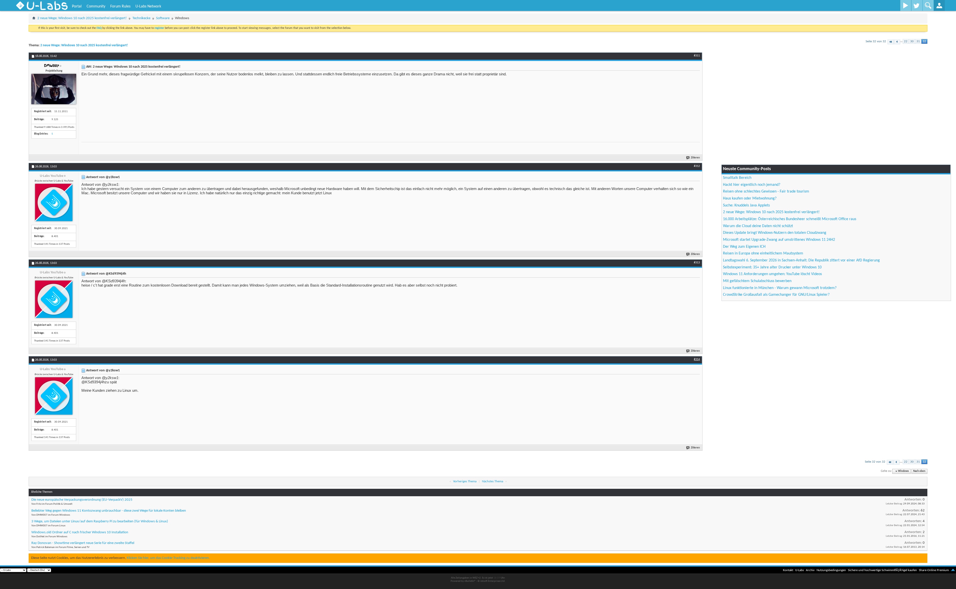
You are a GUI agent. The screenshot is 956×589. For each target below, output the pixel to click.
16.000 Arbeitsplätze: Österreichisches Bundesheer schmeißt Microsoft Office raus (789, 219)
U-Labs (799, 570)
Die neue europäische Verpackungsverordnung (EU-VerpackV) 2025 (81, 500)
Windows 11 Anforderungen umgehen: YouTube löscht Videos (772, 274)
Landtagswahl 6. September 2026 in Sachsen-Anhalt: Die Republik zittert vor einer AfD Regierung (801, 260)
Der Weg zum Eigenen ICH (744, 247)
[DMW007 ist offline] (53, 89)
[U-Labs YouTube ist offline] (53, 202)
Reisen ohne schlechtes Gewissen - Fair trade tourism (766, 192)
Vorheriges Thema (465, 481)
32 (924, 41)
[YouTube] (905, 5)
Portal (77, 6)
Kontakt (788, 570)
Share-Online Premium (934, 570)
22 (905, 41)
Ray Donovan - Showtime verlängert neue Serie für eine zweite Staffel (82, 543)
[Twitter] (916, 5)
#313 (697, 262)
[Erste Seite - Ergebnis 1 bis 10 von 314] (891, 42)
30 (912, 41)
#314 (697, 359)
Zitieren (695, 157)
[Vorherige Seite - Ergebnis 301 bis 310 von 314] (897, 42)
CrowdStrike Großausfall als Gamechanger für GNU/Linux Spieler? (776, 295)
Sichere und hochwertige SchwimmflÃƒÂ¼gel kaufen (882, 570)
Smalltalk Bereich (737, 178)
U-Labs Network (148, 6)
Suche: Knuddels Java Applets (746, 205)
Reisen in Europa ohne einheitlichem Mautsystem (763, 253)
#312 (697, 166)
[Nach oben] (953, 570)
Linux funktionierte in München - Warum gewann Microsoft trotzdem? (779, 288)
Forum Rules (120, 6)
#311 (697, 55)
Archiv (810, 570)
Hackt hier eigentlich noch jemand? (751, 185)
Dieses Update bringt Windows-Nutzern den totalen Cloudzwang (774, 233)
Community (96, 6)
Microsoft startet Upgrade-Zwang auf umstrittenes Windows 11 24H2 (779, 240)
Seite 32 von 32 (876, 41)
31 (918, 41)
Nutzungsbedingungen (831, 570)
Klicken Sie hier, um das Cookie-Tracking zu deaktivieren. (168, 558)
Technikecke (141, 18)
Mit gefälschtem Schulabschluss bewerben (757, 281)
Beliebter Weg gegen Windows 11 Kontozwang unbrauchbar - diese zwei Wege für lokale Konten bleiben (108, 511)
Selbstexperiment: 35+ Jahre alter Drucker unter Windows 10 (772, 267)
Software (163, 18)
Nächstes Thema (492, 481)
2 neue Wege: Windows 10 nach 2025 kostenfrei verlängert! (82, 18)
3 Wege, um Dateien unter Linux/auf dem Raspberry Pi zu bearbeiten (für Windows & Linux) (99, 521)
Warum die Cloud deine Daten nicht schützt (758, 226)
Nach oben (919, 471)
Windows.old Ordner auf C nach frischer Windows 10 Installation (79, 532)
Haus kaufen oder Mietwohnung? (750, 198)
